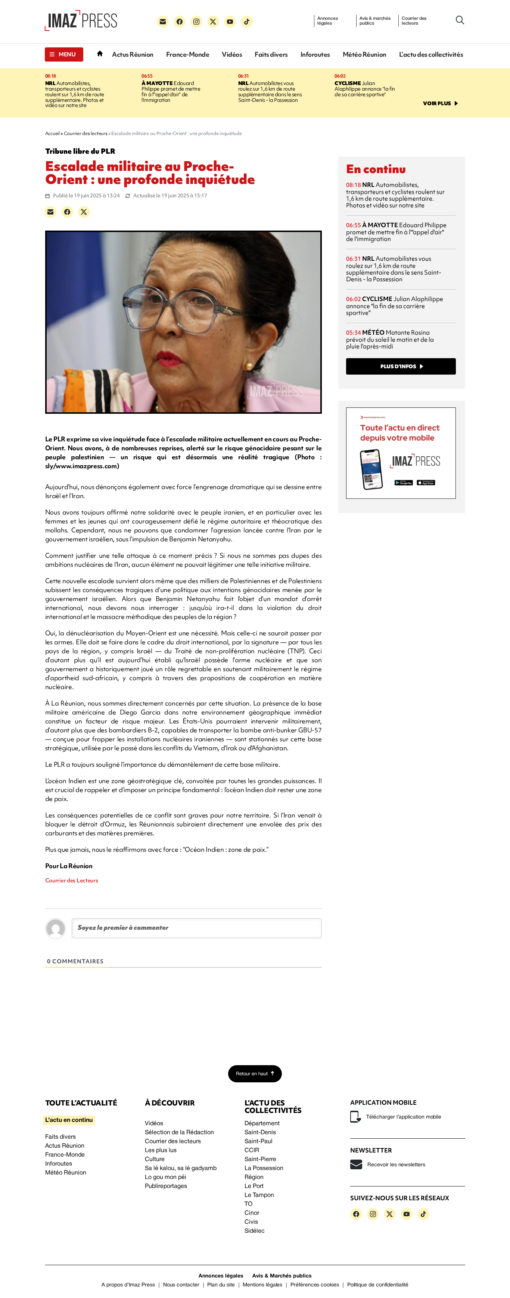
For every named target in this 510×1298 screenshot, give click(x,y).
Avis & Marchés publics (282, 1276)
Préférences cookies (314, 1285)
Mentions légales (262, 1285)
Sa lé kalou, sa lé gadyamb (181, 1168)
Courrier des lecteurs (414, 20)
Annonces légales (327, 20)
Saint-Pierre (260, 1159)
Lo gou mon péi (165, 1177)
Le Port (254, 1186)
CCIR (252, 1150)
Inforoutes (315, 54)
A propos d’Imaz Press (128, 1285)
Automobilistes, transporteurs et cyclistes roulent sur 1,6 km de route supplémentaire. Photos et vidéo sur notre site (74, 94)
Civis (251, 1222)
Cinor (252, 1213)
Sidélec (255, 1231)
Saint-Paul (259, 1141)
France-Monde (187, 54)
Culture (155, 1159)
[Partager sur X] (84, 212)
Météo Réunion (364, 54)
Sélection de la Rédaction (179, 1132)
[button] (64, 54)
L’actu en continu (69, 1120)
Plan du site (220, 1285)
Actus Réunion (132, 54)
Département (262, 1123)
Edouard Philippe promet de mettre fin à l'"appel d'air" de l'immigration (171, 91)
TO (248, 1204)
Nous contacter (181, 1285)
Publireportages (166, 1186)
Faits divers (271, 54)
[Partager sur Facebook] (67, 212)
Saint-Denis (260, 1132)
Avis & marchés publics (375, 20)
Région (254, 1177)
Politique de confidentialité (377, 1285)
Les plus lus (161, 1150)
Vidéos (232, 54)
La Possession (264, 1168)
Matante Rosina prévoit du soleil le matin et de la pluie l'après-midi (390, 339)
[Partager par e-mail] (50, 212)
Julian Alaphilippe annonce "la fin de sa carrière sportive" (365, 89)
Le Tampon (259, 1195)
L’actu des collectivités (431, 54)
